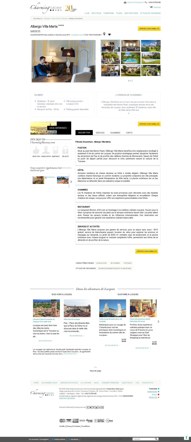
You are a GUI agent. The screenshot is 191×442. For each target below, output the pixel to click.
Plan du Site (147, 383)
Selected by (127, 383)
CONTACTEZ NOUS (135, 3)
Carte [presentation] (129, 133)
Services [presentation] (100, 133)
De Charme (115, 263)
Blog (96, 383)
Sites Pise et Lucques (72, 319)
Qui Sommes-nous (49, 383)
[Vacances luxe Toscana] (47, 8)
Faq (137, 383)
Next (69, 181)
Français (157, 8)
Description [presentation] (84, 133)
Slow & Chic (101, 263)
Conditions (86, 426)
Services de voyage (69, 383)
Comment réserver (110, 383)
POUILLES (153, 398)
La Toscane (86, 383)
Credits (62, 426)
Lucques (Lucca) (77, 35)
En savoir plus (45, 341)
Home (36, 383)
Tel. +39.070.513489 (93, 35)
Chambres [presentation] (115, 133)
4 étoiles (127, 263)
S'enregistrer (44, 440)
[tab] (84, 132)
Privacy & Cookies (73, 426)
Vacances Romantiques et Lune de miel (114, 269)
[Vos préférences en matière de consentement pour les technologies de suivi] (186, 437)
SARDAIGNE (152, 392)
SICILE (154, 395)
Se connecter (34, 440)
